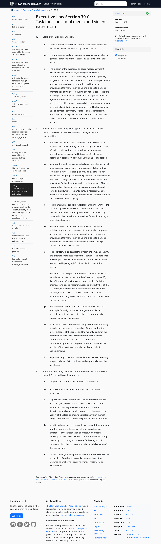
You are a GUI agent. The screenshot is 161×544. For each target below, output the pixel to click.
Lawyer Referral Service (72, 515)
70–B (19, 178)
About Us (98, 514)
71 (21, 208)
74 (19, 249)
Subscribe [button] (16, 515)
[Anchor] (75, 37)
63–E (20, 104)
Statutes (130, 514)
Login (147, 3)
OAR (128, 526)
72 (20, 225)
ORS (133, 526)
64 (19, 112)
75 (20, 260)
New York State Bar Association (65, 506)
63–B (20, 65)
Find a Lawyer (100, 506)
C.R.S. (128, 510)
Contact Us (99, 522)
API (95, 518)
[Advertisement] (132, 103)
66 (21, 132)
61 (19, 25)
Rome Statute (132, 534)
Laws (18, 10)
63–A (21, 50)
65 (15, 120)
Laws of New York (53, 3)
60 (20, 17)
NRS (128, 518)
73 (20, 237)
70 (19, 155)
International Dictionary (137, 537)
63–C (20, 82)
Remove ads (135, 3)
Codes (129, 506)
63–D (19, 95)
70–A (20, 168)
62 (16, 33)
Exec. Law (27, 10)
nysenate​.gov (121, 41)
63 (18, 40)
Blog (96, 510)
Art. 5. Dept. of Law (42, 10)
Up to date (120, 13)
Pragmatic (123, 55)
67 (20, 143)
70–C (20, 189)
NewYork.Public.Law (28, 3)
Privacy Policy (100, 537)
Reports (98, 526)
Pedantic (122, 58)
